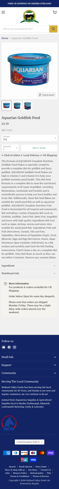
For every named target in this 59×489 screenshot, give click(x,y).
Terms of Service (41, 476)
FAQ (49, 473)
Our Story (32, 470)
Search (12, 467)
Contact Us (46, 470)
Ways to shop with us (15, 470)
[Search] (53, 28)
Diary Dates (41, 467)
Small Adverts (25, 467)
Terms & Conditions (19, 476)
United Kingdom (28, 442)
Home (5, 38)
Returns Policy (20, 473)
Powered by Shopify (29, 483)
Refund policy (37, 473)
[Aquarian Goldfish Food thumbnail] (6, 106)
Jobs (7, 473)
